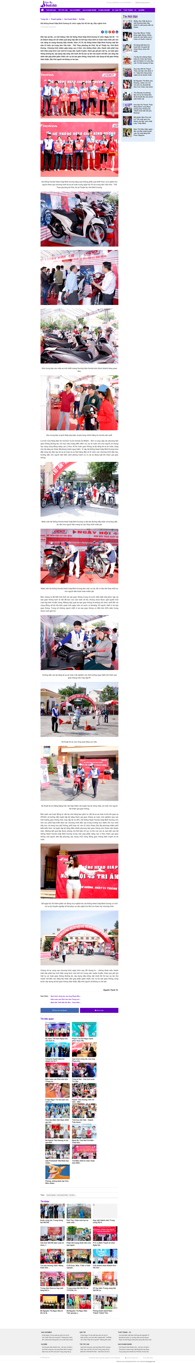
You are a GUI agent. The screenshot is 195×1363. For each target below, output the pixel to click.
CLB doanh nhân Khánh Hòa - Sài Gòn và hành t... (57, 1347)
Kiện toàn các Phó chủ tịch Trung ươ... (66, 999)
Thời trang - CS (129, 10)
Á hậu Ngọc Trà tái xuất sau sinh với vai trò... (56, 1335)
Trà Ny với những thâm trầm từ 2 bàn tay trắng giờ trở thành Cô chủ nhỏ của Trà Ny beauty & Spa (143, 60)
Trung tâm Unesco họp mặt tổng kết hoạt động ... (134, 1349)
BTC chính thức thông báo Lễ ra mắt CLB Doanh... (58, 1340)
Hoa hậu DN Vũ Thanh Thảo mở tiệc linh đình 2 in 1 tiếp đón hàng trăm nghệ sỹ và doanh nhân (143, 72)
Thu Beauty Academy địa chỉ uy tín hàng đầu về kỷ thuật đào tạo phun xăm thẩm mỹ (143, 96)
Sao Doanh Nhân (89, 10)
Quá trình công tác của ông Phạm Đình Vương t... (57, 1349)
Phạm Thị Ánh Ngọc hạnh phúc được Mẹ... (82, 1040)
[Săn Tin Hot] (48, 7)
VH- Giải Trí (116, 10)
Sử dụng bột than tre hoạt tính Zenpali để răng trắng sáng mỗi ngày (142, 48)
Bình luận (100, 1010)
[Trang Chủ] (42, 10)
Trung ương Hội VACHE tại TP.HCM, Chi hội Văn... (134, 1352)
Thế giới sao (51, 10)
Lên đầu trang (148, 1358)
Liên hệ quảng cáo (132, 1358)
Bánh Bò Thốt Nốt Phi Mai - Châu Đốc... (66, 1002)
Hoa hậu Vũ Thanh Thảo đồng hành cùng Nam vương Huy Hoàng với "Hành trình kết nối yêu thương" (143, 109)
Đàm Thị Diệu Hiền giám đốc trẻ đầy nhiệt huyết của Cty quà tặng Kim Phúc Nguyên (143, 132)
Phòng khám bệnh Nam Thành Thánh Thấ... (102, 1312)
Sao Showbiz (75, 10)
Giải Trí (83, 1332)
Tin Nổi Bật (130, 16)
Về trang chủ (45, 1357)
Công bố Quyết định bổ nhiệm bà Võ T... (54, 1060)
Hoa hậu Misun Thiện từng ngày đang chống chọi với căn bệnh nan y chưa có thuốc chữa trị (143, 36)
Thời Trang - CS (124, 1332)
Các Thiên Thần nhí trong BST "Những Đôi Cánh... (57, 1337)
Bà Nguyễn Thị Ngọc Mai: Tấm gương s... (77, 1312)
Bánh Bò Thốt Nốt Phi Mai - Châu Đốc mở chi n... (95, 1352)
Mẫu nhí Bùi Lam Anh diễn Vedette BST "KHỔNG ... (96, 1337)
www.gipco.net (150, 1361)
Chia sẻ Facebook (60, 1010)
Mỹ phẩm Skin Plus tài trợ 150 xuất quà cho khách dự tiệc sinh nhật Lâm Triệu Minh (143, 120)
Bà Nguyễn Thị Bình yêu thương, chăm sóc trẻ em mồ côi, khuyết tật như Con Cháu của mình (143, 84)
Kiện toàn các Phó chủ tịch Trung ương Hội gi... (57, 1352)
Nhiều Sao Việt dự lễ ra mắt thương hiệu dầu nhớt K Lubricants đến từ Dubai (143, 24)
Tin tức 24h (63, 10)
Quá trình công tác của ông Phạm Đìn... (66, 996)
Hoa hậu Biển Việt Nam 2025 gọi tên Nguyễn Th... (134, 1335)
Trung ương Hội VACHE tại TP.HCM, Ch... (77, 1289)
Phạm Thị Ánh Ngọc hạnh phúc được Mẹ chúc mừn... (135, 1340)
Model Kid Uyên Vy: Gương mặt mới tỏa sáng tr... (134, 1337)
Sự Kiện (141, 10)
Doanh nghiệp (104, 10)
